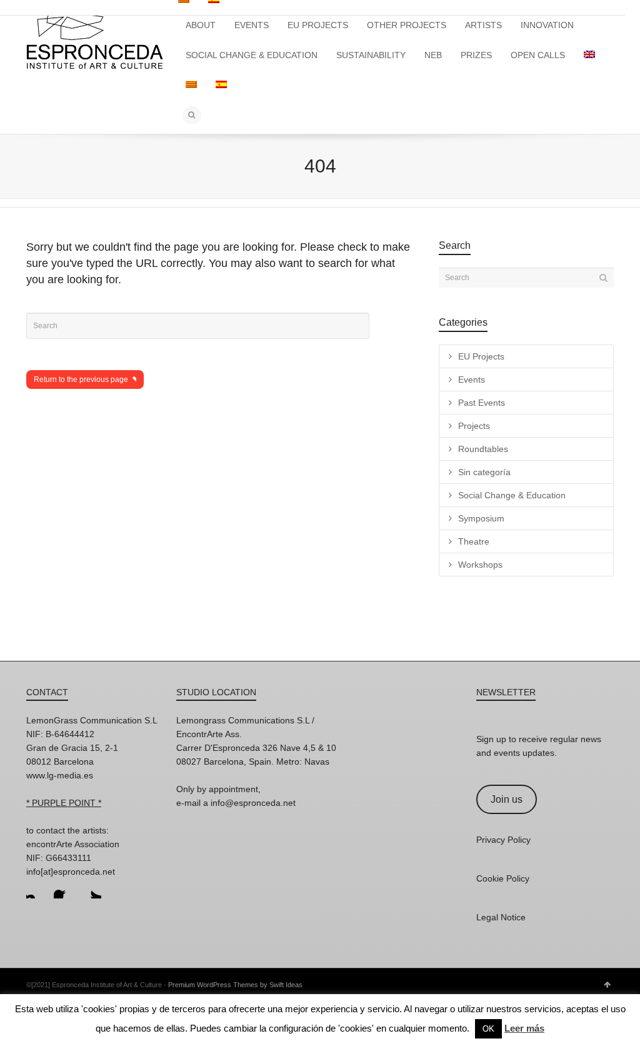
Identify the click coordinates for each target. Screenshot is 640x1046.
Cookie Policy (502, 878)
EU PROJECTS (318, 25)
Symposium (481, 518)
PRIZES (476, 55)
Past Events (481, 403)
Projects (474, 426)
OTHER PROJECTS (406, 25)
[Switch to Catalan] (191, 85)
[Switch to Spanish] (221, 85)
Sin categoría (484, 472)
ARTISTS (483, 25)
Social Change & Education (512, 495)
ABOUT (201, 25)
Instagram (36, 888)
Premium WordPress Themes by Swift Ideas (235, 984)
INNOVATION (547, 25)
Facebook (64, 888)
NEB (433, 55)
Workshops (480, 565)
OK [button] (488, 1028)
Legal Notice (501, 917)
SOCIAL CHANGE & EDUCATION (252, 55)
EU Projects (481, 356)
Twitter (91, 888)
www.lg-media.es (59, 775)
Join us (506, 799)
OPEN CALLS (538, 55)
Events (471, 380)
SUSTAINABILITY (371, 55)
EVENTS (251, 25)
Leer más (524, 1028)
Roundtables (483, 449)
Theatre (473, 541)
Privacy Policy (503, 840)
